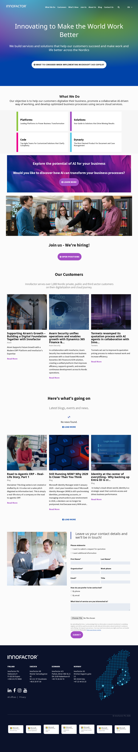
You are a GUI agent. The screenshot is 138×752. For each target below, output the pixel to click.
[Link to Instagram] (20, 690)
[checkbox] (100, 551)
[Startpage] (17, 6)
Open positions (70, 256)
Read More (12, 358)
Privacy (22, 697)
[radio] (100, 549)
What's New (73, 7)
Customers (61, 7)
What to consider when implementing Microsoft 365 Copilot (70, 64)
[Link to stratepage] (10, 690)
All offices (12, 697)
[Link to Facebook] (15, 690)
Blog (100, 7)
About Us (92, 7)
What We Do (50, 7)
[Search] (119, 7)
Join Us (83, 7)
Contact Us (108, 7)
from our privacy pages (94, 630)
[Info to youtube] (25, 690)
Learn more (70, 182)
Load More (70, 427)
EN (129, 7)
